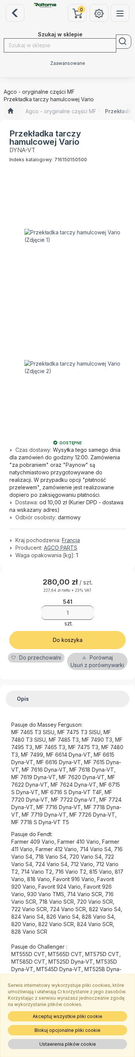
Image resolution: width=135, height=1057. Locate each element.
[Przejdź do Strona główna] (10, 111)
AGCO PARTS (60, 547)
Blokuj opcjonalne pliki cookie (67, 1030)
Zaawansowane (67, 63)
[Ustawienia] (99, 13)
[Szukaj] (123, 41)
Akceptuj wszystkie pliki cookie (67, 1016)
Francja (71, 540)
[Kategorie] (120, 13)
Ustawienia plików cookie (67, 1044)
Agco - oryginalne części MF (61, 111)
